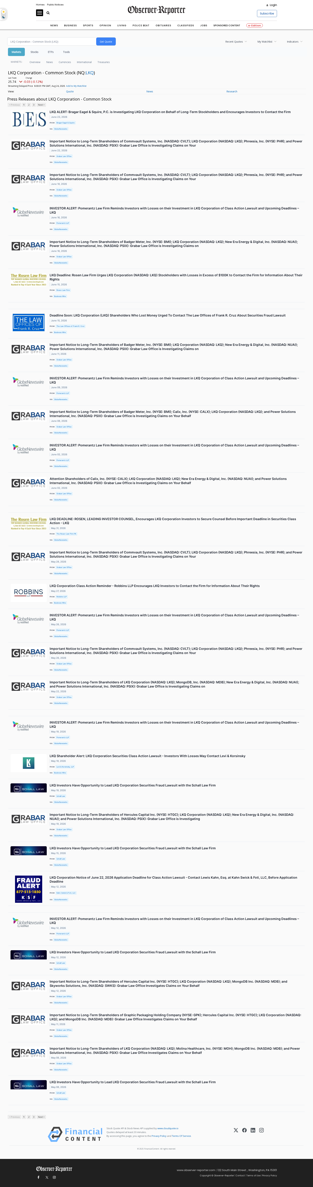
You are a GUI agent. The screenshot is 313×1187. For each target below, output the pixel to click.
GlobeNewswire (60, 129)
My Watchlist (264, 41)
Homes (40, 4)
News (54, 25)
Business (70, 25)
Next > (41, 104)
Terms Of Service (181, 1136)
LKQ (90, 73)
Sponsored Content (226, 25)
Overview (35, 62)
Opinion (105, 25)
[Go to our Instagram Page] (54, 1177)
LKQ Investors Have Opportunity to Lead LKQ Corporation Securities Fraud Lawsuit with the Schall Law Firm (133, 785)
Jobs (203, 25)
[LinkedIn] (253, 1134)
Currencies (65, 62)
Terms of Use (253, 1175)
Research (231, 91)
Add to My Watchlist (76, 86)
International (84, 62)
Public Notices (55, 4)
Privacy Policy (159, 1136)
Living (121, 25)
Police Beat (141, 25)
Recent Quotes (234, 41)
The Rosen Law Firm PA (66, 534)
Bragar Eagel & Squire (66, 123)
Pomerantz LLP (63, 223)
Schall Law (61, 796)
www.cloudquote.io (167, 1128)
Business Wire (60, 296)
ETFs (51, 52)
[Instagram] (261, 1134)
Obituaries (163, 25)
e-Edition (254, 25)
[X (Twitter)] (236, 1134)
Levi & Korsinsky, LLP (65, 767)
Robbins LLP (62, 597)
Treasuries (103, 62)
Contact (240, 1175)
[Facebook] (244, 1134)
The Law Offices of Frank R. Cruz (70, 326)
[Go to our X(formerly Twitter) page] (46, 1177)
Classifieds (185, 25)
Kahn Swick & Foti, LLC (66, 893)
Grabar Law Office (64, 156)
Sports (88, 25)
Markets (16, 52)
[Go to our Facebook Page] (38, 1177)
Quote (70, 91)
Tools (66, 52)
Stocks (34, 52)
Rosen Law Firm (63, 290)
